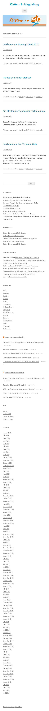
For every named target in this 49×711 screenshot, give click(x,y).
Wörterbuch (6, 329)
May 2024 (6, 452)
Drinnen (5, 299)
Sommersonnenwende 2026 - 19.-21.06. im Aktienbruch (21, 362)
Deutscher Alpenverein (10, 200)
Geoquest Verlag (8, 203)
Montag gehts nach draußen (17, 77)
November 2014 (8, 641)
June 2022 (6, 488)
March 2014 (6, 663)
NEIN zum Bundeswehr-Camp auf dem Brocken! (19, 389)
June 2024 (6, 449)
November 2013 (8, 674)
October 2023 (7, 463)
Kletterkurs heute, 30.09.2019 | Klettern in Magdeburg (20, 266)
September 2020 (8, 509)
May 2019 (6, 529)
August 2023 (7, 468)
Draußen (5, 296)
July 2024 (6, 446)
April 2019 (6, 531)
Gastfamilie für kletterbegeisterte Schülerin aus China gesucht (23, 342)
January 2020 (7, 518)
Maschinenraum (8, 312)
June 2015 (6, 624)
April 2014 (6, 660)
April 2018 (6, 542)
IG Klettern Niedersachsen (11, 208)
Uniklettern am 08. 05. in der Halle (20, 144)
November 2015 (8, 611)
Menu (24, 10)
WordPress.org (8, 419)
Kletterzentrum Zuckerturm (11, 214)
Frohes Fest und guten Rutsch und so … (16, 393)
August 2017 (7, 556)
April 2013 (6, 693)
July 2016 (6, 589)
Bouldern (6, 293)
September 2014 (8, 646)
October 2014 (7, 644)
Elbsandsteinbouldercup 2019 (17, 277)
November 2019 (8, 520)
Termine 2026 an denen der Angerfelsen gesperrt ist (20, 238)
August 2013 (7, 682)
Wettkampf (6, 326)
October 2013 (7, 676)
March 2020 (6, 515)
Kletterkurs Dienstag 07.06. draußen (27, 258)
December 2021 (8, 496)
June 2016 (6, 592)
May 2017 (6, 564)
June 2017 (6, 561)
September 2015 (8, 616)
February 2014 (7, 666)
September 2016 (8, 583)
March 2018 (6, 545)
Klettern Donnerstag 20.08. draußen (14, 233)
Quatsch (5, 318)
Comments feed (8, 416)
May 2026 (6, 441)
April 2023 (6, 477)
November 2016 (8, 578)
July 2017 (6, 559)
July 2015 (6, 622)
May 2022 (6, 490)
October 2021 (7, 499)
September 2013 (8, 679)
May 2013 (6, 690)
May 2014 (6, 657)
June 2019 (6, 526)
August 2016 (7, 586)
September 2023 (8, 466)
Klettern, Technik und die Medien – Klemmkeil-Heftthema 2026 (23, 378)
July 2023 (6, 471)
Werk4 (5, 323)
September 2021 (8, 501)
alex (4, 277)
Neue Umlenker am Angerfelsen (13, 241)
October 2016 (7, 581)
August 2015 (7, 619)
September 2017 (8, 553)
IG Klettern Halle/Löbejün (11, 206)
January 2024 (7, 457)
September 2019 (8, 523)
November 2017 (8, 551)
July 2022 (6, 485)
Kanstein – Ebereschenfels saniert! (14, 385)
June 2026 (6, 438)
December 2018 (8, 534)
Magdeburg (6, 310)
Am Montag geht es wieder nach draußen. (24, 111)
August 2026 (7, 433)
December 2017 (8, 548)
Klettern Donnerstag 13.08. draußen (14, 244)
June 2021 (6, 504)
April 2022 (6, 493)
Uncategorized (7, 321)
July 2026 (6, 436)
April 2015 (6, 630)
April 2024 (6, 455)
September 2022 (8, 479)
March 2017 (6, 570)
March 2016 (6, 600)
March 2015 (6, 633)
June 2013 (6, 687)
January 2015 (7, 638)
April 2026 (6, 444)
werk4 (5, 217)
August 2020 (7, 512)
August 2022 (7, 482)
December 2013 (8, 671)
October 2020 (7, 507)
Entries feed (7, 414)
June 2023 (6, 474)
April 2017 (6, 567)
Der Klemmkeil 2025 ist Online (13, 397)
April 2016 (6, 597)
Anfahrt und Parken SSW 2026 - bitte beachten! (18, 353)
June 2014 (6, 655)
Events (5, 301)
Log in (5, 411)
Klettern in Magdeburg (24, 4)
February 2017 (7, 572)
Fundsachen (7, 304)
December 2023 (8, 460)
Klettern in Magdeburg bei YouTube (14, 211)
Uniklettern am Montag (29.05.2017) (21, 44)
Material (5, 315)
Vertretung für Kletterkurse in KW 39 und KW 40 (18, 269)
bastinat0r (39, 63)
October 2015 (7, 613)
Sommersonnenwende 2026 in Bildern (15, 349)
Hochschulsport (8, 307)
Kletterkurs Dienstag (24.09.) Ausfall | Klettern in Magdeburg (22, 271)
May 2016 (6, 594)
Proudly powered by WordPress (12, 707)
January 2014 (7, 668)
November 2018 (8, 537)
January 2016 (7, 605)
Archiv (21, 63)
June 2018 (6, 540)
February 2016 (7, 603)
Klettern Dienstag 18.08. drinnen (13, 236)
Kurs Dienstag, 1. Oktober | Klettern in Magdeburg (19, 260)
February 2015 (7, 635)
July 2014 (6, 652)
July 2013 (6, 685)
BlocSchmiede (7, 197)
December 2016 (8, 575)
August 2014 (7, 649)
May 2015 (6, 627)
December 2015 (8, 608)
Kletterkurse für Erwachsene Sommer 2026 (17, 358)
